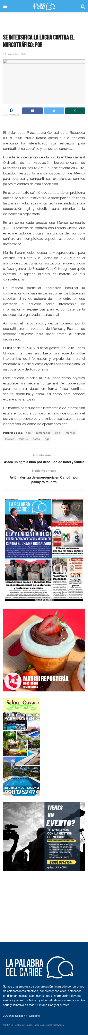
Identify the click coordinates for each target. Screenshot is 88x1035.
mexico (9, 439)
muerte (23, 439)
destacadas (43, 432)
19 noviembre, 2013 (14, 54)
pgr (47, 439)
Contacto (34, 1016)
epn (57, 432)
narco (36, 439)
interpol (70, 432)
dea (28, 432)
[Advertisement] (44, 21)
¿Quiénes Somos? (14, 1016)
